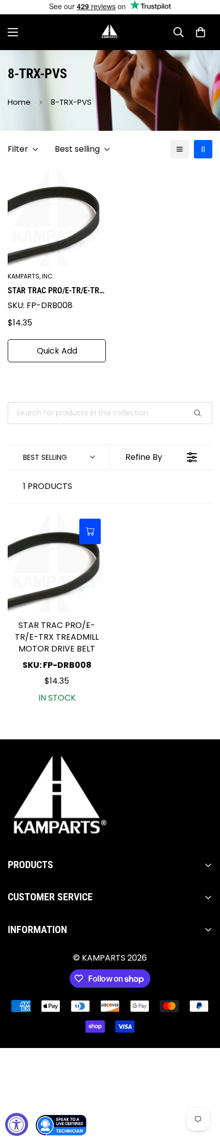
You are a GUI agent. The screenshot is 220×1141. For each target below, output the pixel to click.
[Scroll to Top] (201, 1087)
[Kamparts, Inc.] (110, 32)
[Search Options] (201, 413)
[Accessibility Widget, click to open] (16, 1124)
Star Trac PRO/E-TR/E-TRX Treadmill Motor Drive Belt (56, 291)
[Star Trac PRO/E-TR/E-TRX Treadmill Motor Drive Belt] (57, 563)
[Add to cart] (90, 531)
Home (19, 102)
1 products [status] (47, 486)
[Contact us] (61, 1125)
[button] (200, 32)
